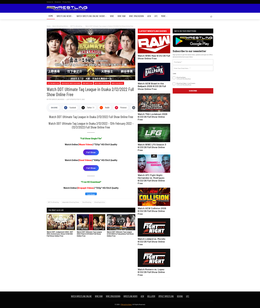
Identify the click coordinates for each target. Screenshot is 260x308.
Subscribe (193, 91)
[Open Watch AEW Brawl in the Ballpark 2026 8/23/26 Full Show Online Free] (154, 72)
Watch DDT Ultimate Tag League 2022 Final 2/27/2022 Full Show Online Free (89, 234)
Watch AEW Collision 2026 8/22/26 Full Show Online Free (152, 211)
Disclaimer (58, 2)
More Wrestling (87, 83)
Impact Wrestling (166, 296)
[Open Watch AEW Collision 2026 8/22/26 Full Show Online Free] (154, 197)
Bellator (151, 296)
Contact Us (50, 2)
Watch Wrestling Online (60, 26)
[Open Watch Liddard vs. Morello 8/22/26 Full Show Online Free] (154, 227)
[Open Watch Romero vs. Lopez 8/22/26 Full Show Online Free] (154, 258)
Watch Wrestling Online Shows (91, 15)
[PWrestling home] (67, 8)
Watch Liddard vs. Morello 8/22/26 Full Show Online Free (151, 241)
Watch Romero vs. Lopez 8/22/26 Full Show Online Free (151, 272)
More (164, 15)
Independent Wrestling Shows (71, 83)
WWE (112, 15)
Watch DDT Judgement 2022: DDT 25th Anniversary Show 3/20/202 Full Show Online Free (60, 234)
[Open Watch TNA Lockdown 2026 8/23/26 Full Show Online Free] (154, 102)
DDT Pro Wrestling (53, 83)
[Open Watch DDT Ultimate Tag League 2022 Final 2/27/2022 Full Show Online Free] (91, 222)
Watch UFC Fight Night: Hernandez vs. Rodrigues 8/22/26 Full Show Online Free (151, 179)
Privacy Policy (67, 2)
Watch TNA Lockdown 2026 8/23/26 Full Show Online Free (152, 117)
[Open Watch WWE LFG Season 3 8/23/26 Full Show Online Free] (154, 133)
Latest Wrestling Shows (153, 31)
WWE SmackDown (136, 15)
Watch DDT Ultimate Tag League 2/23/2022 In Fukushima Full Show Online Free (120, 234)
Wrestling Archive (117, 83)
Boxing (180, 296)
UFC (156, 15)
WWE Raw (122, 15)
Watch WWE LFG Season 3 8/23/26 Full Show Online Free (152, 147)
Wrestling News (65, 15)
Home (50, 15)
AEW (149, 15)
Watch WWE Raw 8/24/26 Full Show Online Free (154, 57)
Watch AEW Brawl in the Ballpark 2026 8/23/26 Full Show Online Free (152, 86)
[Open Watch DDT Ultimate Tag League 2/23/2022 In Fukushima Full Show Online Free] (121, 222)
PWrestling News (126, 304)
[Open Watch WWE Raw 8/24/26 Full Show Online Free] (154, 44)
